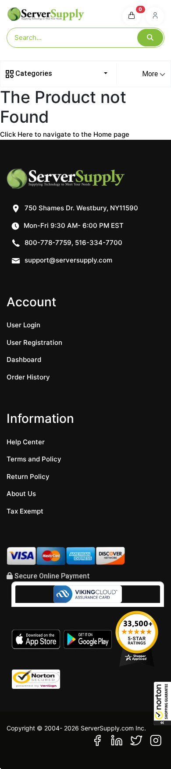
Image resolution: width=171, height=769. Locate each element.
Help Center (26, 442)
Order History (28, 377)
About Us (21, 493)
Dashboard (24, 359)
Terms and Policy (34, 459)
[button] (162, 703)
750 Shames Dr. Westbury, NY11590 (80, 208)
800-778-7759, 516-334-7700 (72, 242)
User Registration (34, 342)
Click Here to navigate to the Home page (64, 134)
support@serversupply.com (68, 260)
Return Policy (28, 476)
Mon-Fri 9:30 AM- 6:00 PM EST (73, 225)
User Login (23, 325)
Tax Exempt (25, 511)
